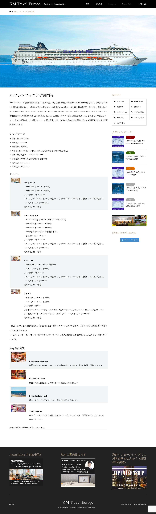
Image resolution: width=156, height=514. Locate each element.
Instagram (112, 4)
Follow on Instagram (130, 240)
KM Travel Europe (78, 502)
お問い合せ (143, 4)
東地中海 (120, 107)
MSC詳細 (120, 101)
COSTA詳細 (138, 101)
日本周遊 (120, 117)
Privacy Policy (127, 4)
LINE (16, 504)
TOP (87, 4)
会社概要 (99, 4)
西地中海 (137, 107)
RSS (13, 504)
